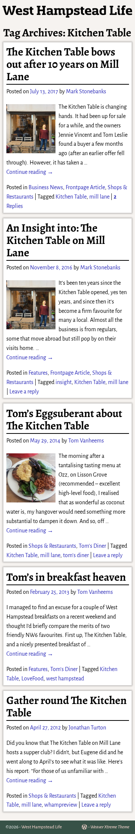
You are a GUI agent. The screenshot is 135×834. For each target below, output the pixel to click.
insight (64, 382)
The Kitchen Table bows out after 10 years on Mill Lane (62, 64)
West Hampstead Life (41, 827)
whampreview (60, 805)
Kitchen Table (71, 197)
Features (38, 373)
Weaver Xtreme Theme (109, 827)
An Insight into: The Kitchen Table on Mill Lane (55, 240)
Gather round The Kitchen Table (66, 706)
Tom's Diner (92, 546)
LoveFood (32, 679)
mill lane (99, 197)
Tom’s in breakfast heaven (66, 576)
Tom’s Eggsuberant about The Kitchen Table (64, 419)
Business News (45, 187)
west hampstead (65, 679)
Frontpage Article (85, 187)
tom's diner (76, 555)
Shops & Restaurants (52, 546)
